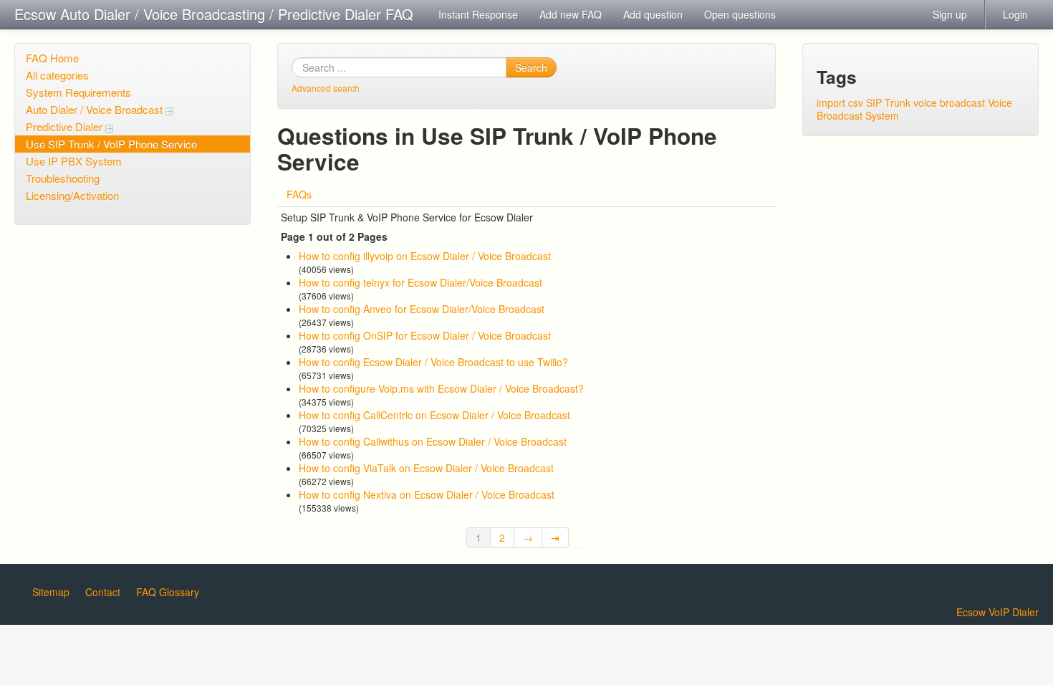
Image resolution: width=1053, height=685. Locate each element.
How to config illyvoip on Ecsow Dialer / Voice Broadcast (425, 256)
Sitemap (50, 592)
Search (531, 67)
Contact (102, 592)
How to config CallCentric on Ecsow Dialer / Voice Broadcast (434, 415)
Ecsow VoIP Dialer (997, 612)
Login (1015, 14)
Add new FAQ (570, 14)
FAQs (299, 194)
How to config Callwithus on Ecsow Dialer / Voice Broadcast (433, 441)
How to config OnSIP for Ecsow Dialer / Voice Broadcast (425, 335)
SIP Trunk (888, 102)
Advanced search (326, 88)
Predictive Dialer (65, 126)
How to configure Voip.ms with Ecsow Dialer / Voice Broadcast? (441, 388)
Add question (653, 14)
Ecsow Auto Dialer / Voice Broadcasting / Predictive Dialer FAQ (213, 14)
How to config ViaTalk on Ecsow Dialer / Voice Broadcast (426, 468)
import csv (840, 102)
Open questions (740, 14)
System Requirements (78, 92)
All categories (57, 74)
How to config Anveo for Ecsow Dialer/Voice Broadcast (421, 309)
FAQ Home (52, 57)
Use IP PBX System (74, 160)
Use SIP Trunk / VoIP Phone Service (111, 143)
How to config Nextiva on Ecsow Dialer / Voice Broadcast (426, 494)
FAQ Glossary (167, 592)
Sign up (950, 14)
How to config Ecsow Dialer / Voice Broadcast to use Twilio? (433, 362)
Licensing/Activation (72, 195)
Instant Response (478, 14)
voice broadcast (949, 102)
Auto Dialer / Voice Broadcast (95, 109)
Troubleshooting (63, 178)
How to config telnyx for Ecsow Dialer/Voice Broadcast (420, 282)
